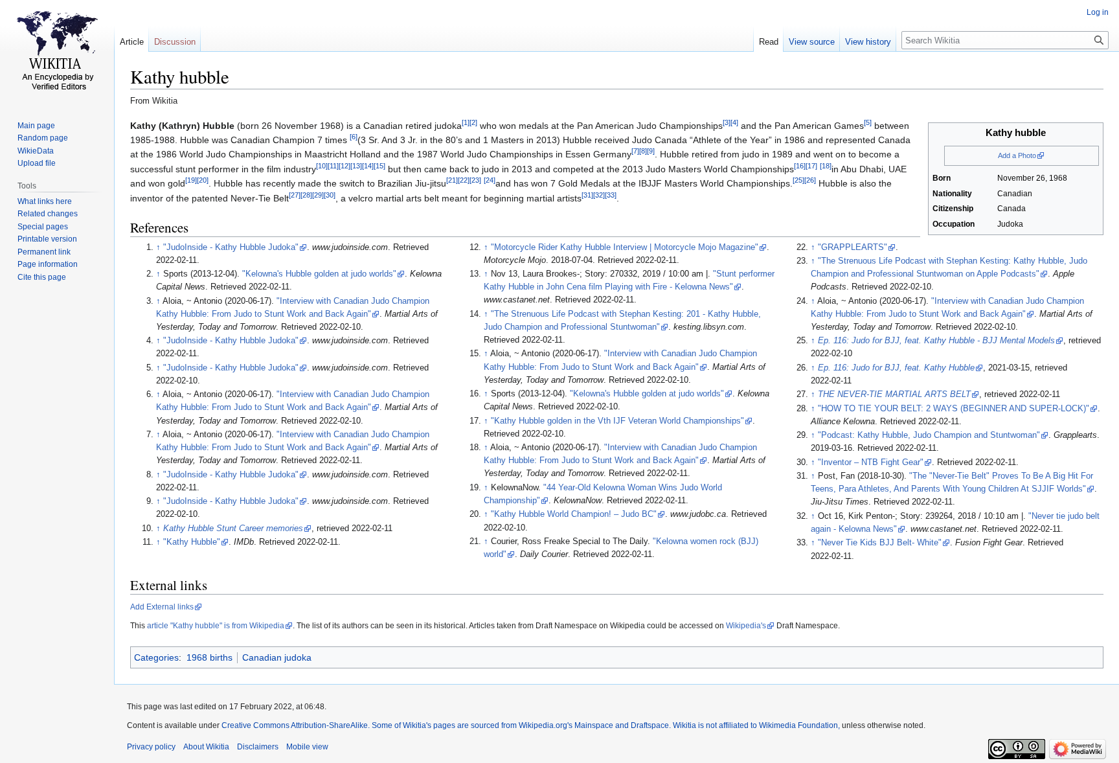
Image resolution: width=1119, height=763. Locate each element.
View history (868, 42)
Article (132, 42)
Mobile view (307, 746)
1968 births (209, 657)
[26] (810, 181)
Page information (47, 264)
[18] (825, 166)
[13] (356, 166)
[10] (322, 166)
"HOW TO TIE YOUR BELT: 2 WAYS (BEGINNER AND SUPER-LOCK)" (953, 408)
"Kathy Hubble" (191, 542)
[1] (465, 122)
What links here (44, 201)
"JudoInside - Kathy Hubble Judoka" (231, 247)
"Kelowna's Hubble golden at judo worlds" (319, 274)
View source (812, 42)
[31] (587, 195)
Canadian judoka (276, 657)
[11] (333, 166)
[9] (651, 151)
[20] (203, 181)
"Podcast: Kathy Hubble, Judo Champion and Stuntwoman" (929, 435)
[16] (800, 166)
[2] (473, 122)
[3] (726, 122)
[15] (379, 166)
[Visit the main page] (57, 52)
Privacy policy (151, 746)
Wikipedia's (746, 625)
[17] (811, 166)
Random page (42, 137)
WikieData (35, 150)
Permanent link (44, 251)
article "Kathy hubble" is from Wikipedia (215, 625)
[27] (294, 195)
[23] (475, 181)
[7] (635, 151)
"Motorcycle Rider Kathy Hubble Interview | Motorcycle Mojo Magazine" (624, 247)
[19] (191, 181)
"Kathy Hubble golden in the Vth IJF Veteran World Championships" (617, 421)
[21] (452, 181)
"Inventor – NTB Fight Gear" (870, 462)
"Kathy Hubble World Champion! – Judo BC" (574, 514)
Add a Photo (1017, 155)
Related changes (47, 213)
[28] (306, 195)
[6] (353, 137)
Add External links (162, 606)
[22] (463, 181)
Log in (1098, 12)
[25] (798, 181)
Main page (36, 125)
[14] (368, 166)
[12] (344, 166)
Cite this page (41, 277)
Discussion (175, 42)
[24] (489, 181)
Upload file (36, 163)
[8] (643, 151)
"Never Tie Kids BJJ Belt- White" (880, 542)
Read (768, 42)
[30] (329, 195)
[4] (734, 122)
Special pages (42, 226)
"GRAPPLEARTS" (852, 247)
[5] (868, 122)
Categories (156, 657)
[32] (599, 195)
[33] (610, 195)
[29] (318, 195)
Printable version (47, 239)
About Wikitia (206, 746)
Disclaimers (257, 746)
